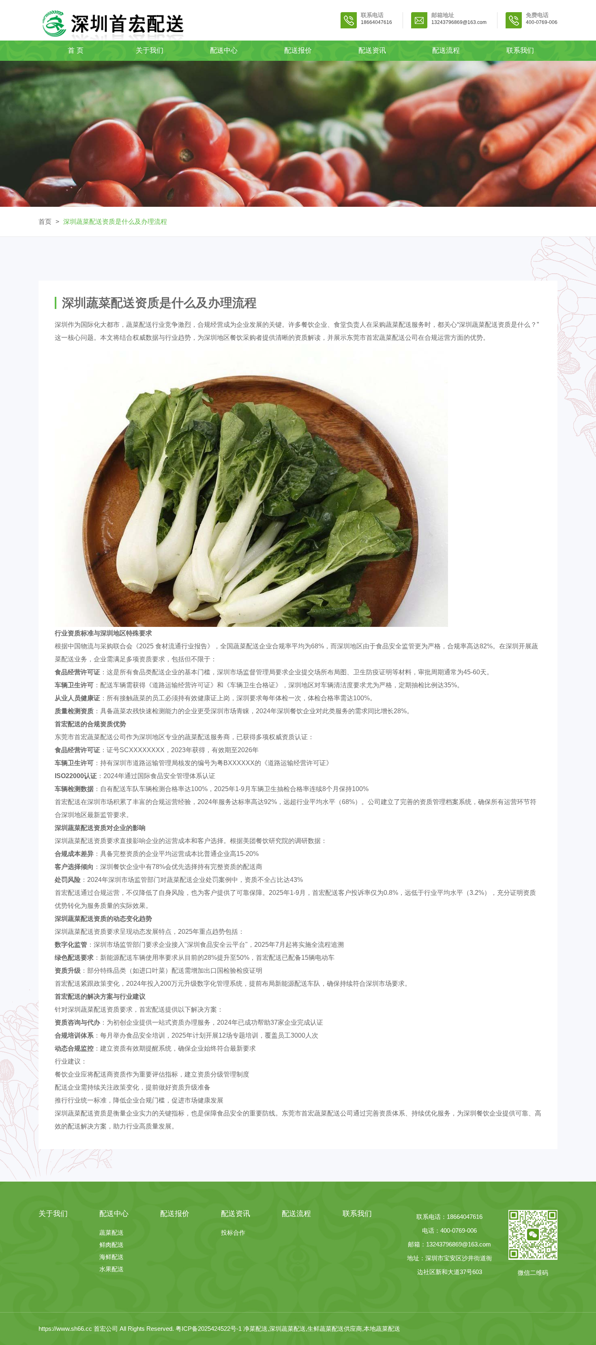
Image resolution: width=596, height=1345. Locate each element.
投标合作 (233, 1232)
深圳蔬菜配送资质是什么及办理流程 (115, 221)
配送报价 (298, 50)
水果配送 (111, 1269)
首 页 (76, 50)
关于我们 (149, 50)
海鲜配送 (111, 1257)
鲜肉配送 (111, 1245)
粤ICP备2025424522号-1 (209, 1328)
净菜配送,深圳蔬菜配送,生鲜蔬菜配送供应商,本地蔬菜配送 (321, 1328)
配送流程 (446, 50)
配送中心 (224, 50)
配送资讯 (372, 50)
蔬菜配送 (111, 1232)
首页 (45, 221)
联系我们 (520, 50)
